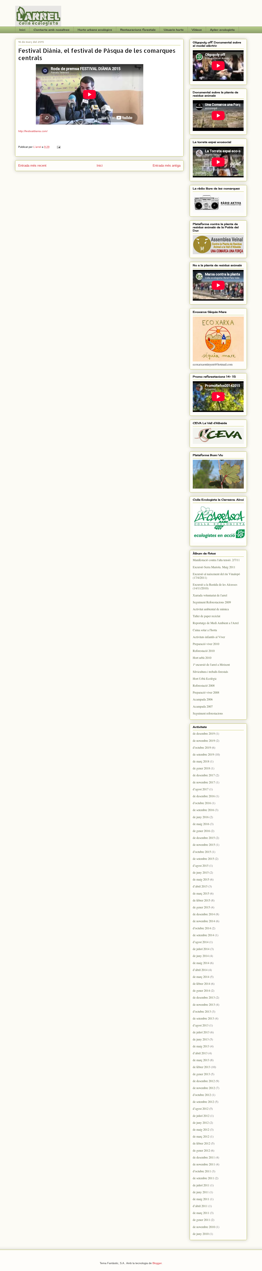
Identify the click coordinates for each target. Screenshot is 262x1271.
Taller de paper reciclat (206, 616)
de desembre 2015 (204, 838)
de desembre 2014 (204, 914)
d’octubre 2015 (202, 852)
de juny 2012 (201, 1122)
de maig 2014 (201, 963)
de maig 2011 (201, 1199)
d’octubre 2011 (202, 1171)
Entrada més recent (32, 165)
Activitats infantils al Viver (209, 637)
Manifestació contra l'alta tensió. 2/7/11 (216, 560)
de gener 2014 (201, 990)
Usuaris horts (174, 29)
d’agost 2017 (200, 789)
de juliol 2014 (201, 949)
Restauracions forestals (138, 29)
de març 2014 (201, 977)
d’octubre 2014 (202, 928)
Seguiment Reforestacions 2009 (212, 602)
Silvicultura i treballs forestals (210, 672)
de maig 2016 (201, 824)
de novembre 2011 (204, 1164)
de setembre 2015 (203, 859)
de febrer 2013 (201, 1067)
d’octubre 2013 (202, 1011)
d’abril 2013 (200, 1053)
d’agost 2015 (200, 865)
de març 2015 (201, 893)
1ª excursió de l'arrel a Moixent (211, 664)
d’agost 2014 (200, 942)
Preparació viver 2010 (206, 644)
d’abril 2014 (200, 970)
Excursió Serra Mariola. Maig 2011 (214, 567)
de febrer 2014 (201, 984)
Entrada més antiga (166, 165)
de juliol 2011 (201, 1185)
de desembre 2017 (204, 775)
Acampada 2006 (203, 699)
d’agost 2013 (200, 1025)
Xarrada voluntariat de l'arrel (210, 595)
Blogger (157, 1263)
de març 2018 (201, 761)
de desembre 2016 (204, 796)
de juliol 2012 (201, 1116)
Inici (22, 29)
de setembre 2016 (203, 810)
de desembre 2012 (204, 1081)
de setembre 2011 (203, 1178)
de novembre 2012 (204, 1088)
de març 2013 (201, 1060)
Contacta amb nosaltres (51, 29)
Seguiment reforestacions (208, 713)
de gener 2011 (201, 1220)
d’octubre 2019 (202, 747)
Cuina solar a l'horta (205, 630)
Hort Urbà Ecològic (205, 678)
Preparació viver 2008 (206, 692)
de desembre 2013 (204, 997)
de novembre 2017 (204, 782)
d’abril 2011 (200, 1206)
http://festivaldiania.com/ (33, 131)
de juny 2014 (201, 956)
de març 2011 (201, 1213)
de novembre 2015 (204, 845)
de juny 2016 (201, 817)
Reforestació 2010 (204, 651)
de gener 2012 (201, 1150)
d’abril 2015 (200, 886)
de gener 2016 (201, 831)
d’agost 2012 (200, 1108)
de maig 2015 (201, 879)
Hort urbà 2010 (202, 658)
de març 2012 (201, 1136)
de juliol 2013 (201, 1032)
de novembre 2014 (204, 921)
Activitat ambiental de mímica (211, 609)
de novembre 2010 (204, 1227)
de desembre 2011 (204, 1157)
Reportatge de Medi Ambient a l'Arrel (216, 623)
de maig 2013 (201, 1046)
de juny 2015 (201, 872)
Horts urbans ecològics (95, 29)
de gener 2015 (201, 907)
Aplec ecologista (222, 29)
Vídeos (197, 29)
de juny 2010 (201, 1234)
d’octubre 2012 (202, 1095)
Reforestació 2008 (204, 685)
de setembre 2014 (203, 935)
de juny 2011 (201, 1192)
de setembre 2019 (203, 754)
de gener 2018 (201, 768)
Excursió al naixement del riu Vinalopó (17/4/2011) (216, 576)
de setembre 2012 (203, 1102)
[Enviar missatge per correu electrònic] (58, 146)
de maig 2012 (201, 1129)
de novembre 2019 (204, 740)
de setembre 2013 (203, 1018)
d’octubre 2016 (202, 803)
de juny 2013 (201, 1039)
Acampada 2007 (203, 706)
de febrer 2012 (201, 1143)
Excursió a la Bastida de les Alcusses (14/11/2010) (215, 586)
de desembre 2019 (204, 733)
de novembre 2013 (204, 1004)
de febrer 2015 (201, 900)
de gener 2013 (201, 1074)
